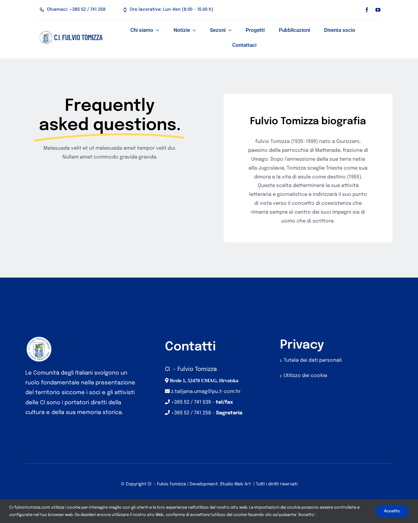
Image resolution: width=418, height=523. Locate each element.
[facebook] (366, 9)
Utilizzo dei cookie (305, 375)
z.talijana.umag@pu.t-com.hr (206, 391)
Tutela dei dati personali (313, 360)
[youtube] (377, 9)
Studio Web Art (235, 484)
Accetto (392, 511)
